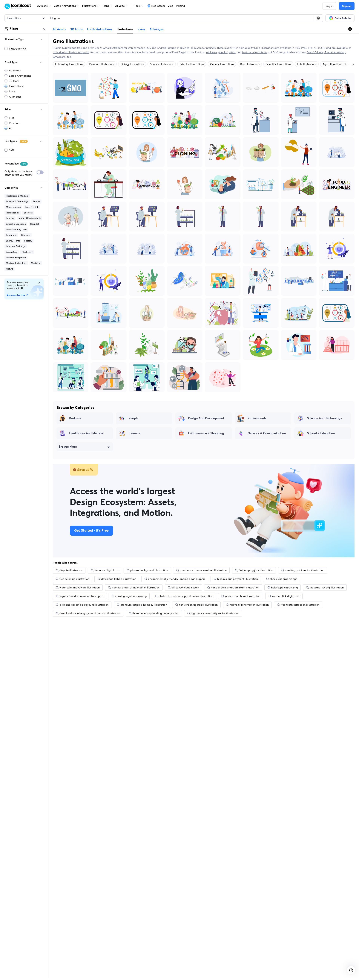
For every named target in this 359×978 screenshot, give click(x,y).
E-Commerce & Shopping (206, 433)
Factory (28, 240)
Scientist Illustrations (192, 64)
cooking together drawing (131, 596)
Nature (9, 268)
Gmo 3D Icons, (315, 52)
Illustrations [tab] (125, 29)
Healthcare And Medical (86, 433)
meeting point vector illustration (304, 570)
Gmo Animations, (335, 52)
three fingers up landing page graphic (155, 613)
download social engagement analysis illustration (89, 613)
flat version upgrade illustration (198, 604)
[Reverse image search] (318, 18)
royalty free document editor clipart (81, 596)
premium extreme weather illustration (203, 570)
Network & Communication (267, 433)
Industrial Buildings (15, 246)
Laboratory (11, 251)
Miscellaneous (13, 207)
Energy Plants (13, 240)
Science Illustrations (161, 64)
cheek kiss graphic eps (283, 579)
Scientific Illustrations (278, 64)
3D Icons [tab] (76, 29)
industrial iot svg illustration (327, 587)
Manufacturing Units (16, 229)
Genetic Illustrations (222, 64)
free (79, 48)
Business (28, 212)
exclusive (211, 52)
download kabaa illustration (118, 579)
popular (223, 52)
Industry (10, 218)
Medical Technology (16, 263)
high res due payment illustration (237, 579)
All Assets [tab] (59, 29)
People (36, 201)
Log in (329, 6)
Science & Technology (17, 201)
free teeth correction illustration (300, 604)
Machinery (27, 251)
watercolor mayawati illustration (79, 587)
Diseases (25, 235)
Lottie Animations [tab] (99, 29)
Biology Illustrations (132, 64)
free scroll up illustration (74, 579)
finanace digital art (106, 570)
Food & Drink (31, 207)
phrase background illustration (149, 570)
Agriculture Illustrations (336, 64)
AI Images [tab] (157, 29)
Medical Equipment (16, 257)
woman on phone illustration (242, 596)
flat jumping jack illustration (256, 570)
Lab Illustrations (306, 64)
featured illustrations (254, 52)
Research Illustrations (101, 64)
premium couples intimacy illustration (143, 604)
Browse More (68, 446)
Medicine (36, 263)
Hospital (34, 223)
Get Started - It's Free (91, 530)
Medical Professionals (30, 218)
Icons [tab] (141, 29)
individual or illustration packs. (71, 52)
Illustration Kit (17, 48)
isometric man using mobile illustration (135, 587)
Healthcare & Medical (17, 195)
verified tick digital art (286, 596)
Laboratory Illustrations (69, 64)
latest (232, 52)
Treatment (11, 235)
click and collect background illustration (83, 604)
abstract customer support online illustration (186, 596)
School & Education (16, 223)
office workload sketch (185, 587)
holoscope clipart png (284, 587)
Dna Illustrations (249, 64)
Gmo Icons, (60, 57)
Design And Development (206, 418)
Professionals (12, 212)
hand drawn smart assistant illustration (235, 587)
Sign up (347, 6)
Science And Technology (324, 418)
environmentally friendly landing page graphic (176, 579)
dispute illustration (70, 570)
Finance (134, 433)
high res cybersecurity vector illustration (215, 613)
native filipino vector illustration (249, 604)
